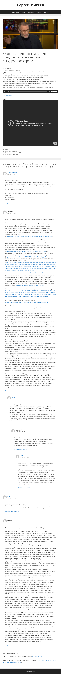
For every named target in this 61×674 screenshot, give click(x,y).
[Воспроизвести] (5, 91)
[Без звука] (52, 91)
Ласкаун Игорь (12, 172)
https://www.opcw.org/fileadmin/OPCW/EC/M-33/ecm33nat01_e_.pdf (26, 257)
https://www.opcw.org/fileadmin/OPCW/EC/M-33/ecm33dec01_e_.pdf (26, 251)
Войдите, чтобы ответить (12, 203)
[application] (30, 91)
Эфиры (6, 149)
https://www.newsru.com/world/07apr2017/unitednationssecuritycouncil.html (29, 236)
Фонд (23, 12)
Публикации (15, 12)
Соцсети (39, 12)
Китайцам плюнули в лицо (11, 154)
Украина (14, 151)
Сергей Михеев (30, 5)
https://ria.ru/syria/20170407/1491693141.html (30, 285)
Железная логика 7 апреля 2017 (13, 152)
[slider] (55, 91)
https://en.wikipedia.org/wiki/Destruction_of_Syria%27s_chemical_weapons (27, 302)
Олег (13, 397)
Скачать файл (7, 95)
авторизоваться (37, 656)
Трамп (10, 151)
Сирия (6, 151)
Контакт (46, 12)
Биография (31, 12)
